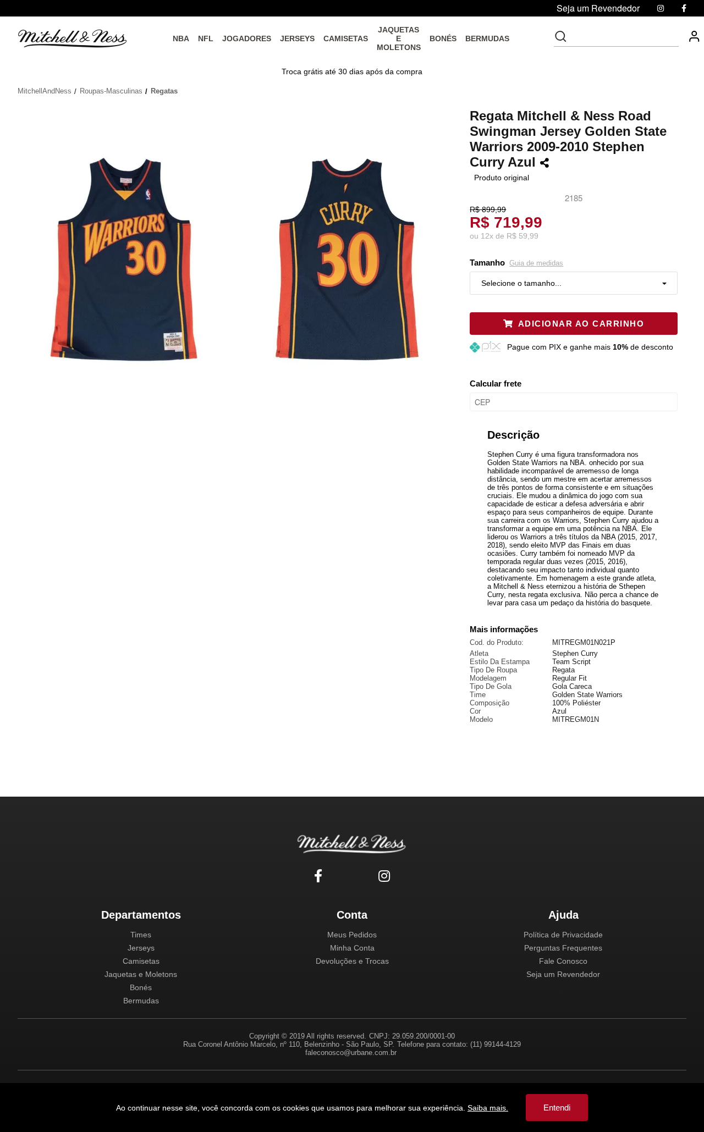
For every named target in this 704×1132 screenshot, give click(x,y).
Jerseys (141, 947)
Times (140, 934)
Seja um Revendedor (563, 974)
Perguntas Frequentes (563, 947)
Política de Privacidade (563, 934)
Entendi (556, 1107)
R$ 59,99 (522, 235)
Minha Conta (352, 947)
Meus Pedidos (352, 934)
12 (487, 235)
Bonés (141, 987)
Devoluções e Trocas (352, 961)
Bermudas (141, 1000)
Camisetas (141, 961)
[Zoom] (128, 257)
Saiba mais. (488, 1107)
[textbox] (623, 36)
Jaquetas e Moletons (141, 974)
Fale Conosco (563, 961)
